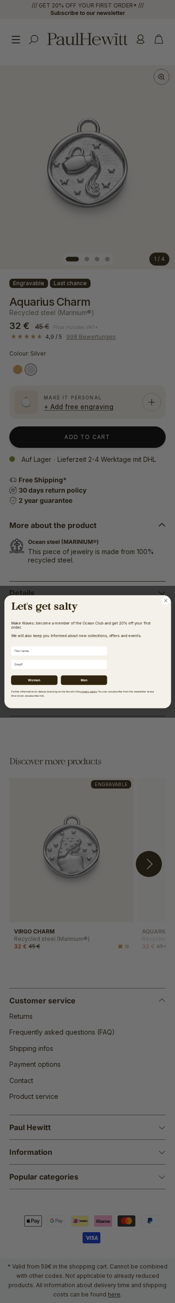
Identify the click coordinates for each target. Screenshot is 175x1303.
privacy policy (88, 691)
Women (34, 680)
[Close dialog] (165, 600)
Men (83, 680)
